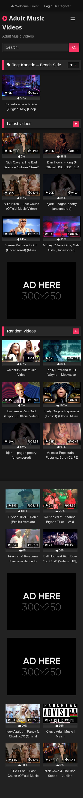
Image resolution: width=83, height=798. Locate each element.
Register (64, 6)
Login (48, 6)
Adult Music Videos (23, 22)
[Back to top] (69, 784)
